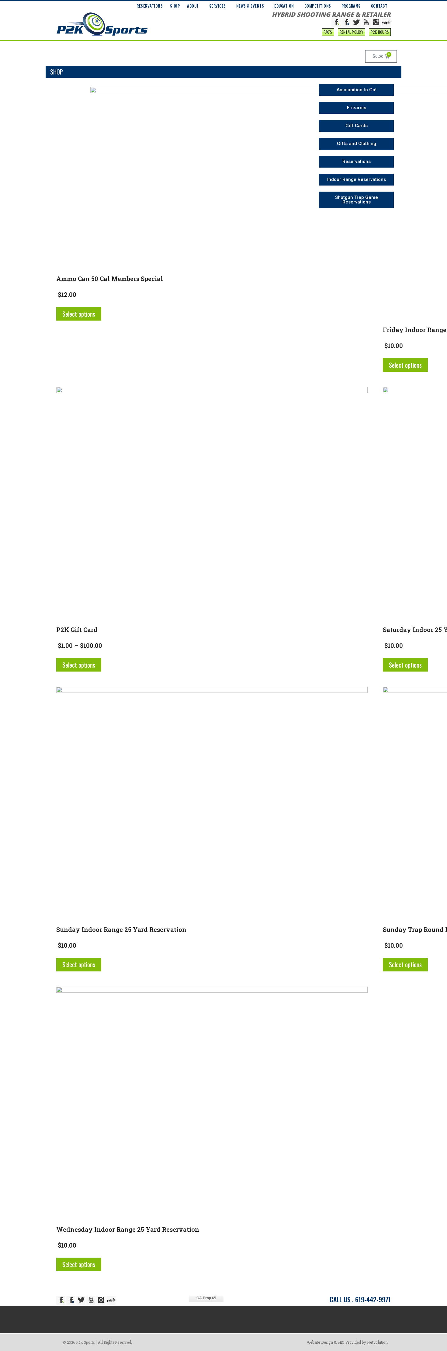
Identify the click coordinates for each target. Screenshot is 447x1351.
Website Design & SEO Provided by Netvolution (347, 1342)
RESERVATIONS (150, 6)
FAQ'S (328, 32)
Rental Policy (351, 32)
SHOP (175, 6)
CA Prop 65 (206, 1298)
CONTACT (379, 6)
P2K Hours (380, 32)
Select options (78, 313)
